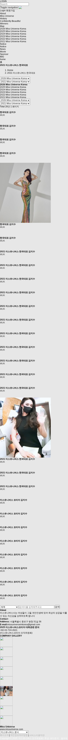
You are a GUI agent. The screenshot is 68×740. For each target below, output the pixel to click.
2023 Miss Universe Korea (13, 36)
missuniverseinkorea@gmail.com (23, 624)
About (3, 13)
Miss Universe (7, 16)
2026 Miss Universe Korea (13, 28)
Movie (3, 51)
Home (10, 70)
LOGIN (3, 1)
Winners (4, 23)
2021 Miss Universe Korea (13, 41)
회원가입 (10, 10)
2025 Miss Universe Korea (13, 31)
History (3, 18)
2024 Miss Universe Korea (13, 34)
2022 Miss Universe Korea (13, 39)
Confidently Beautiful (10, 21)
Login (3, 10)
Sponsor (4, 54)
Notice (3, 44)
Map (2, 26)
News (3, 49)
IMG (2, 56)
